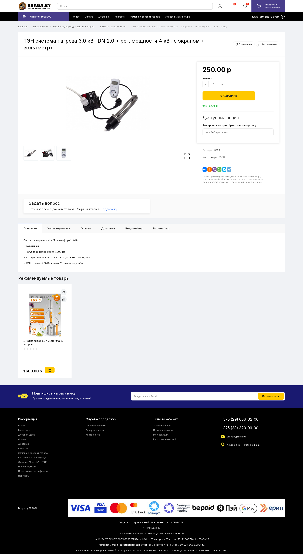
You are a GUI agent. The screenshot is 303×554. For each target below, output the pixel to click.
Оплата (86, 228)
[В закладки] (63, 292)
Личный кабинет (162, 425)
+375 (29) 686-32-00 (239, 419)
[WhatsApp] (219, 169)
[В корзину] (50, 370)
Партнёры (23, 475)
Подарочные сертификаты (33, 471)
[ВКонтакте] (205, 169)
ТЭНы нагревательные (113, 26)
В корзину (229, 96)
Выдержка (24, 430)
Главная (23, 26)
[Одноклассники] (209, 169)
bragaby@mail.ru (236, 436)
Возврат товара (95, 430)
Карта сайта (93, 434)
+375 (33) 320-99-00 (239, 428)
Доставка (108, 228)
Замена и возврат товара (33, 453)
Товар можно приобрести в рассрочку (229, 125)
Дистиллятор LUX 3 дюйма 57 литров (43, 342)
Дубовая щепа (26, 434)
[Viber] (214, 169)
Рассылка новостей (164, 439)
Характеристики (58, 228)
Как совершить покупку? (32, 457)
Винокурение (40, 26)
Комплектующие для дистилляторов (73, 26)
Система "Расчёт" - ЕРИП (32, 462)
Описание (30, 228)
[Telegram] (229, 169)
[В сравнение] (63, 299)
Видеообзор (134, 228)
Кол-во (207, 78)
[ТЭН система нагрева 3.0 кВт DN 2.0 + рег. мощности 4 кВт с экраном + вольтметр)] (108, 104)
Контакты (23, 448)
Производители (27, 466)
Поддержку (108, 209)
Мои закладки (161, 434)
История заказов (163, 430)
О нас (21, 425)
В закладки (245, 44)
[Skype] (224, 169)
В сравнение (269, 44)
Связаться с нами (96, 425)
